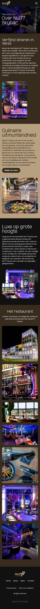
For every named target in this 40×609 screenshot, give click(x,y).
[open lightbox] (20, 344)
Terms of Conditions (26, 588)
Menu (23, 581)
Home (8, 581)
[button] (36, 3)
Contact (30, 581)
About (15, 581)
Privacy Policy (11, 588)
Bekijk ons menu (11, 170)
